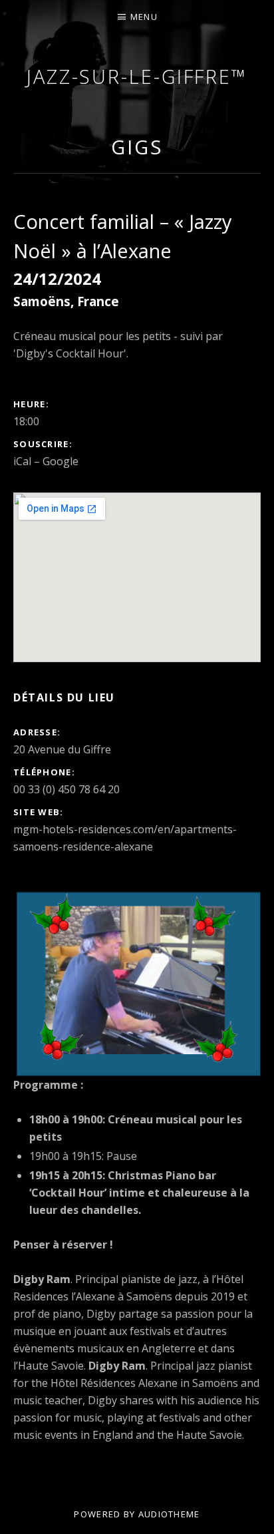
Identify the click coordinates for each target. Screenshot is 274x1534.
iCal (22, 461)
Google (60, 461)
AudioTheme (169, 1514)
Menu (144, 17)
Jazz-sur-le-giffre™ (137, 76)
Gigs (137, 147)
